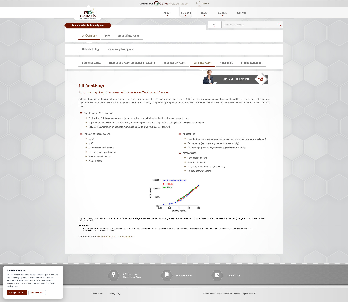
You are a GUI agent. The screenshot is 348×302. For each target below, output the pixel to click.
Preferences (37, 292)
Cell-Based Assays (203, 63)
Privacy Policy (114, 294)
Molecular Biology (90, 49)
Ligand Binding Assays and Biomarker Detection (132, 63)
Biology (89, 36)
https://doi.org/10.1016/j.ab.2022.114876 (98, 230)
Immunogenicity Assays (174, 63)
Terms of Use (97, 294)
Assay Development (120, 49)
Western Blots (226, 63)
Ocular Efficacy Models (128, 36)
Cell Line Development (251, 63)
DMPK (107, 36)
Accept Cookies (16, 292)
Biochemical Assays (91, 63)
